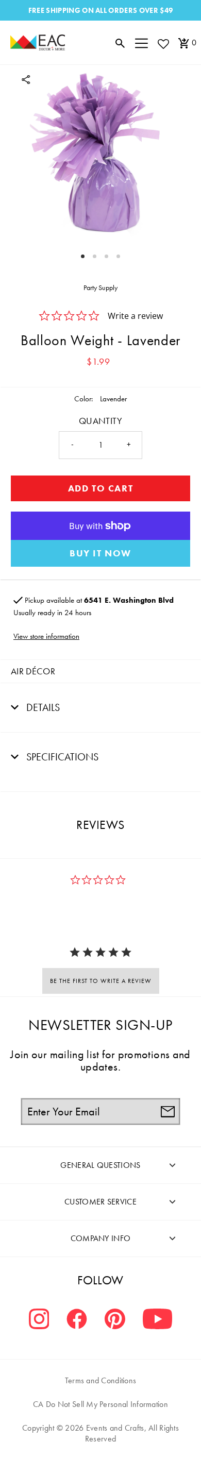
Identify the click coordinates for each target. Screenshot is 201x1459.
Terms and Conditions (101, 1380)
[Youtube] (157, 1320)
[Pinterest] (115, 1320)
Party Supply (100, 287)
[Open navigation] (141, 43)
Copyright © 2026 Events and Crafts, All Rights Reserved (100, 1433)
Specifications (61, 757)
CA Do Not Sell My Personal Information (100, 1404)
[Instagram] (39, 1320)
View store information (46, 636)
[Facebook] (76, 1320)
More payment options (100, 553)
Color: (83, 399)
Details (42, 707)
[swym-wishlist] (163, 44)
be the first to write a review (101, 981)
